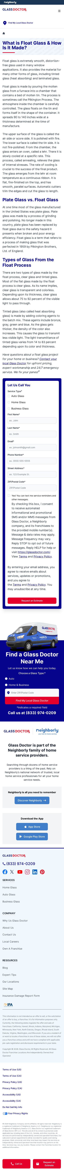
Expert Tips (9, 974)
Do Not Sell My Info (12, 1107)
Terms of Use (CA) (11, 1075)
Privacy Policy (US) (12, 1082)
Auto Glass (17, 396)
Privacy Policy (43, 556)
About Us (8, 927)
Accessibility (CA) (11, 1100)
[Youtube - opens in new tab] (19, 871)
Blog (5, 967)
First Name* (14, 414)
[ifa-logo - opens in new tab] (8, 1005)
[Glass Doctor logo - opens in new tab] (17, 731)
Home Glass (18, 402)
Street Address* (16, 468)
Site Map (7, 988)
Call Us (18, 1163)
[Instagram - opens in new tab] (27, 871)
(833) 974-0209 (41, 713)
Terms (23, 556)
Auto (11, 678)
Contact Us (9, 934)
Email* (11, 441)
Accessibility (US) (11, 1094)
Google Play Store (34, 836)
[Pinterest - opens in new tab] (42, 871)
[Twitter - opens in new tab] (12, 871)
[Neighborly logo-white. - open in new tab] (10, 2)
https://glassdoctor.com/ (34, 552)
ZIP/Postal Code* (16, 481)
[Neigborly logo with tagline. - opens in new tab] (48, 731)
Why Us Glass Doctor (15, 920)
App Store (34, 826)
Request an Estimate (32, 600)
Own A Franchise (12, 948)
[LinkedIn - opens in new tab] (34, 871)
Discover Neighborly (30, 800)
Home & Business (19, 684)
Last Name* (14, 427)
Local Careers (10, 941)
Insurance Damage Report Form (21, 995)
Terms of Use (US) (11, 1069)
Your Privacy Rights (18, 1113)
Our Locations (10, 981)
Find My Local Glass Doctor (32, 700)
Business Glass (20, 408)
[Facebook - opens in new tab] (4, 871)
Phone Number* (16, 454)
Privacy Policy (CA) (12, 1088)
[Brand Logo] (32, 855)
